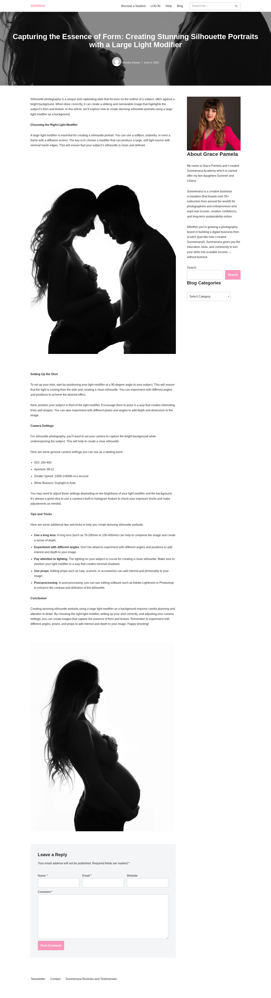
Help (169, 6)
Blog (180, 6)
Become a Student (133, 6)
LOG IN (155, 6)
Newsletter (38, 978)
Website (132, 875)
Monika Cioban (131, 62)
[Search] (236, 6)
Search (191, 267)
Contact (55, 978)
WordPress (37, 993)
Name (43, 875)
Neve (33, 988)
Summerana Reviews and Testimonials (91, 978)
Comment (45, 891)
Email (87, 875)
